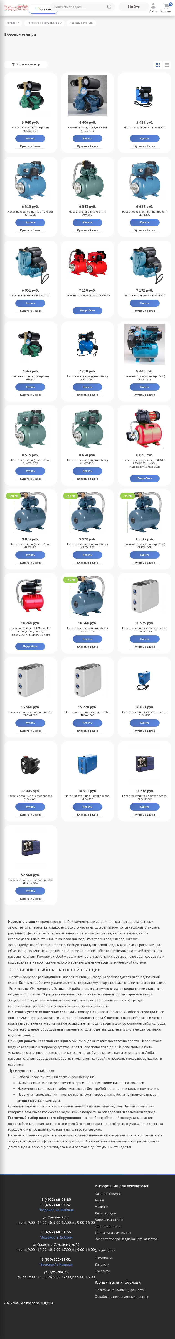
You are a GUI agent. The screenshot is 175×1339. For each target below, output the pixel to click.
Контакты (102, 1271)
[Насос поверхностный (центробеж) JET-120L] (144, 179)
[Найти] (109, 6)
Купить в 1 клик (30, 146)
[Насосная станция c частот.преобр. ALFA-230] (144, 680)
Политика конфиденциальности (120, 1290)
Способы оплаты (108, 1226)
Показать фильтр (28, 64)
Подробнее (87, 310)
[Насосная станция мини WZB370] (144, 95)
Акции (99, 1200)
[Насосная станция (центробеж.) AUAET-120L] (87, 428)
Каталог (46, 9)
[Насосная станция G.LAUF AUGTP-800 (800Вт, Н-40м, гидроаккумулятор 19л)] (144, 428)
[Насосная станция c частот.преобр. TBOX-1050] (30, 680)
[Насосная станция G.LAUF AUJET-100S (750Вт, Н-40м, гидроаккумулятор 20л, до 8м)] (30, 596)
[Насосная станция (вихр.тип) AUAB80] (30, 344)
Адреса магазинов (109, 1219)
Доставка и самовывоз (113, 1232)
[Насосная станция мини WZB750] (144, 263)
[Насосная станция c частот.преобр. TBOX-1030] (144, 596)
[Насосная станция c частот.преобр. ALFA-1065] (30, 764)
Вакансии (102, 1264)
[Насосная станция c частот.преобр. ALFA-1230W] (30, 848)
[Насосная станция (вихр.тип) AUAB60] (87, 179)
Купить (30, 138)
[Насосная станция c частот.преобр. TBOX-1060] (87, 680)
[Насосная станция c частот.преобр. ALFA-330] (87, 764)
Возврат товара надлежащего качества (126, 1238)
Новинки (101, 1206)
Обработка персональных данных (121, 1296)
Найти (134, 7)
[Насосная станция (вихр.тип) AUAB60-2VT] (30, 95)
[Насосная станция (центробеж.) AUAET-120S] (30, 428)
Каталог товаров (108, 1193)
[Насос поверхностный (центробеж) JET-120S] (30, 179)
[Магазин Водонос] (16, 8)
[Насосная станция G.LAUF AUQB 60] (87, 263)
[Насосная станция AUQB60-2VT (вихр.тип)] (87, 95)
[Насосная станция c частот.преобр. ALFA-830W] (144, 764)
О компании (104, 1258)
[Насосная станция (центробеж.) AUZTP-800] (87, 344)
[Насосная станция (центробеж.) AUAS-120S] (144, 344)
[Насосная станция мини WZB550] (30, 263)
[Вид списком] (166, 65)
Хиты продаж (105, 1213)
